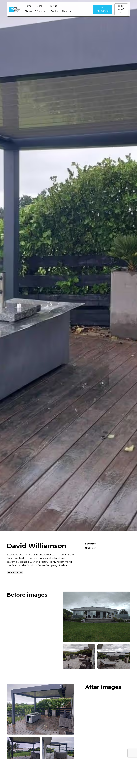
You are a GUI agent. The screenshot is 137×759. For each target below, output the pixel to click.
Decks (54, 11)
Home (28, 6)
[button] (40, 6)
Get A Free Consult (103, 9)
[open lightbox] (96, 617)
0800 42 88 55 (121, 9)
